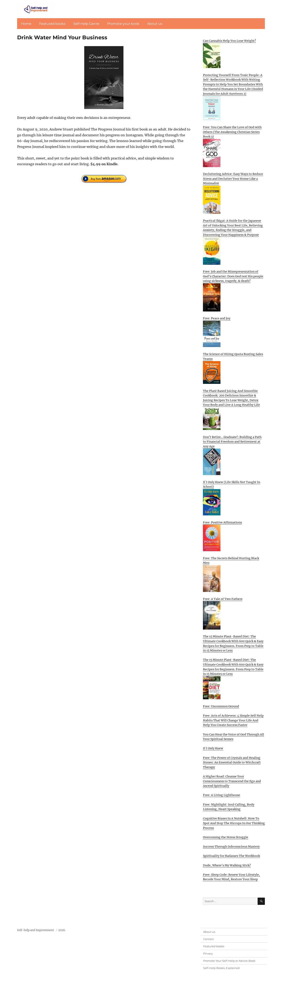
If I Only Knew (213, 748)
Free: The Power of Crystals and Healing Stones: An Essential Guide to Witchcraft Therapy (232, 762)
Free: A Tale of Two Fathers (222, 599)
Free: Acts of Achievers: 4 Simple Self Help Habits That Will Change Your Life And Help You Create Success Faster (233, 720)
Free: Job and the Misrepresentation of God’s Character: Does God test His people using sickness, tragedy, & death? (233, 276)
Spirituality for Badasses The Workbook (231, 856)
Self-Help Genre (86, 24)
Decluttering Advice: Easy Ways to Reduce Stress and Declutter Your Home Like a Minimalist (233, 178)
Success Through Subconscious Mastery (231, 846)
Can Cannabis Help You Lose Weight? (229, 41)
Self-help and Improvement (35, 930)
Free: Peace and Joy (216, 318)
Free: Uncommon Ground (221, 706)
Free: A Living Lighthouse (221, 795)
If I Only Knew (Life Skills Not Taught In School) (231, 484)
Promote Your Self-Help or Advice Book (229, 960)
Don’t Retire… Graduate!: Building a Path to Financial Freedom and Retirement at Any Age (232, 441)
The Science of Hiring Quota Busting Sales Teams (233, 356)
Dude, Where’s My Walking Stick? (227, 865)
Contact (208, 939)
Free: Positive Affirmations (222, 522)
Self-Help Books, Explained (221, 968)
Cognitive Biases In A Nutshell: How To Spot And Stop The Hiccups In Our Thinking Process (234, 823)
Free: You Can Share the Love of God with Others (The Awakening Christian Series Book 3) (232, 131)
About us (154, 24)
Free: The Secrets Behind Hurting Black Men (231, 560)
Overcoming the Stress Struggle (225, 837)
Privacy (208, 953)
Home (26, 24)
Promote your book (123, 24)
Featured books (52, 24)
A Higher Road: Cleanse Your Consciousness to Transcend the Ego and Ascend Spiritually (232, 781)
